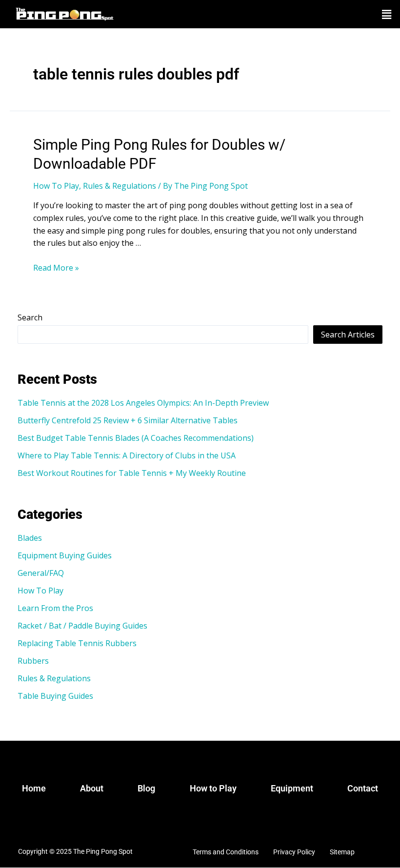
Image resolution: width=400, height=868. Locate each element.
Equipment (292, 788)
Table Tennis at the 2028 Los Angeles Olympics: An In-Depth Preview (143, 402)
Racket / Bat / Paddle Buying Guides (82, 625)
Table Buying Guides (55, 695)
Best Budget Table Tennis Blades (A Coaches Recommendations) (136, 438)
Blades (30, 538)
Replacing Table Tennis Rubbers (77, 643)
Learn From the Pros (55, 608)
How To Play (56, 185)
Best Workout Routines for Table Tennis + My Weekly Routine (132, 473)
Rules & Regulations (119, 185)
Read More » (56, 267)
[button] (387, 14)
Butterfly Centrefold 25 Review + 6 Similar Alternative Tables (128, 420)
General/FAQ (41, 573)
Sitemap (342, 852)
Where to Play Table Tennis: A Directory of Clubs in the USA (127, 455)
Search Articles (348, 334)
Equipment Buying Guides (65, 555)
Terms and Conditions (226, 852)
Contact (362, 788)
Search (30, 317)
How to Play (213, 788)
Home (34, 788)
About (91, 788)
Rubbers (33, 660)
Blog (146, 788)
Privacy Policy (294, 852)
